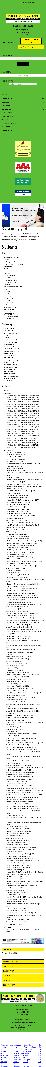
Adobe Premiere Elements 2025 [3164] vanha (21, 747)
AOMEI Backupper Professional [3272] (18, 513)
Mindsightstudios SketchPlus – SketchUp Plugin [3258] (24, 541)
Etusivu (6, 259)
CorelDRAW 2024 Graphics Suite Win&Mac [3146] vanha (24, 790)
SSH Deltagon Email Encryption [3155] (18, 770)
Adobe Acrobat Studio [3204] (15, 666)
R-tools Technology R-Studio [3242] (17, 575)
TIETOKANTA (8, 371)
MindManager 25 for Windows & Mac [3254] (20, 550)
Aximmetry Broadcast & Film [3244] (17, 570)
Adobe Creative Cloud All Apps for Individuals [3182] (23, 711)
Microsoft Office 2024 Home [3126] (17, 833)
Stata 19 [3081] (11, 713)
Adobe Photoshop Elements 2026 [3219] (19, 627)
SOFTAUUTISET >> (8, 975)
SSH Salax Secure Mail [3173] (16, 729)
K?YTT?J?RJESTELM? (11, 342)
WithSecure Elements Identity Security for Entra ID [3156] (24, 768)
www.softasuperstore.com (23, 1017)
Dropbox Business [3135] (14, 815)
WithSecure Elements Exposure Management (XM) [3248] (24, 561)
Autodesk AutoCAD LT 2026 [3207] (17, 659)
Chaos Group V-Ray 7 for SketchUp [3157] (19, 765)
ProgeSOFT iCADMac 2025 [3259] (17, 538)
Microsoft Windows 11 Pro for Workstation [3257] (21, 543)
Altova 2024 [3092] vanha (14, 852)
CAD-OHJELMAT (9, 331)
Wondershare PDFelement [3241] (17, 577)
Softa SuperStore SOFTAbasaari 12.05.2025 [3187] (22, 424)
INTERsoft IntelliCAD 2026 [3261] (17, 534)
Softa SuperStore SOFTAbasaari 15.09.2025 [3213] (22, 418)
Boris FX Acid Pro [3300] (14, 457)
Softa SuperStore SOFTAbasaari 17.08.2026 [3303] (22, 395)
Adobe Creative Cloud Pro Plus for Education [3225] (23, 613)
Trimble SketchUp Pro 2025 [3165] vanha (19, 745)
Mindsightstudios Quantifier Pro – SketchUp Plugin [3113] (24, 881)
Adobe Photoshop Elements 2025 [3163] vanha (21, 749)
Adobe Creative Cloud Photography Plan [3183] (21, 709)
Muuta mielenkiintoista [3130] (13, 287)
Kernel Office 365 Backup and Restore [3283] (20, 491)
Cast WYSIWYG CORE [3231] (15, 600)
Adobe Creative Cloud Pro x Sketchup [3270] (20, 516)
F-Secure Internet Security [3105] (16, 908)
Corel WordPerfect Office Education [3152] (19, 774)
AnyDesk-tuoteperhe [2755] (15, 890)
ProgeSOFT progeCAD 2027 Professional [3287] (22, 484)
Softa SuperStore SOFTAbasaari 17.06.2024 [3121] (22, 440)
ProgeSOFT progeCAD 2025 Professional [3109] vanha (24, 897)
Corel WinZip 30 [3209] (13, 654)
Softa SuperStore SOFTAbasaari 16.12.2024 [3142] (22, 436)
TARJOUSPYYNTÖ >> (9, 966)
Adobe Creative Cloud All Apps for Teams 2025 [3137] (23, 808)
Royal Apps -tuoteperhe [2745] (16, 842)
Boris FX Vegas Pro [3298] (14, 461)
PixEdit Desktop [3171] (13, 731)
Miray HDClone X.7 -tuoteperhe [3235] (18, 591)
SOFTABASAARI (9, 362)
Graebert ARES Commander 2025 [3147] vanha (21, 788)
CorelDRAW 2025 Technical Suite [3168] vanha (21, 738)
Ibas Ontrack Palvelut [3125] (15, 836)
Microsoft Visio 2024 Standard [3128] (18, 829)
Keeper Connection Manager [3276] (17, 504)
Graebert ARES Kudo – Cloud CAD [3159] (19, 761)
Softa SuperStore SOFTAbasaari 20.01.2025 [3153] (22, 434)
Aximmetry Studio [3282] (14, 493)
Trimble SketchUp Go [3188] (15, 695)
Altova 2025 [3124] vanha (14, 838)
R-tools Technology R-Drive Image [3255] (19, 548)
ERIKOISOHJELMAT (10, 333)
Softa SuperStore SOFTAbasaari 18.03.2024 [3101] (22, 447)
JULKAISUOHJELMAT (11, 340)
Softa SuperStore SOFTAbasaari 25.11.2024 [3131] (22, 438)
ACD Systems (10, 275)
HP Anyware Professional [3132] (16, 826)
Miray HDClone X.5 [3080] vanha (17, 876)
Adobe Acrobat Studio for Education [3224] (20, 618)
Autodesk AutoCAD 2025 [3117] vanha (18, 867)
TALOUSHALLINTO (10, 365)
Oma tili (6, 289)
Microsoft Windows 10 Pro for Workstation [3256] (21, 545)
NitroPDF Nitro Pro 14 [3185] (15, 702)
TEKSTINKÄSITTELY (10, 369)
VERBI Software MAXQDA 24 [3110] (17, 892)
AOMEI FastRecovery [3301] (15, 455)
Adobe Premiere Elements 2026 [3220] (18, 625)
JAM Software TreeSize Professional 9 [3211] (20, 650)
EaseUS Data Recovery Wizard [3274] (18, 509)
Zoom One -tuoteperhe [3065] (15, 870)
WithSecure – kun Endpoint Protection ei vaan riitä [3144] (24, 795)
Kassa (6, 269)
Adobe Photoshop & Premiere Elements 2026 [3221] (23, 622)
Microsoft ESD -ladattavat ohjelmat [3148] (19, 786)
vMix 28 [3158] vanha (13, 763)
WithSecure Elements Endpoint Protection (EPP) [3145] (24, 793)
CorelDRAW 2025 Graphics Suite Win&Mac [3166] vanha (24, 743)
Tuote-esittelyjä (11, 305)
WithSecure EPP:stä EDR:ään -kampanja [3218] (21, 629)
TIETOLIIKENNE (9, 374)
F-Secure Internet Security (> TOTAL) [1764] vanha (22, 854)
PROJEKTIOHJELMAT (11, 360)
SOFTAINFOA (8, 303)
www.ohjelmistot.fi (23, 1014)
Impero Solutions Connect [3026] (16, 863)
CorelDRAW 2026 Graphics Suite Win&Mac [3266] (22, 525)
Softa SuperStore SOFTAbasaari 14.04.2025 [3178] (22, 427)
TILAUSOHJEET (9, 309)
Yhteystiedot (8, 312)
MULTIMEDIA (8, 353)
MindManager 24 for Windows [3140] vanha (20, 802)
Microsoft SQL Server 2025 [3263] (17, 529)
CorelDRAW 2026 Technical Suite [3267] (19, 523)
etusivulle (39, 234)
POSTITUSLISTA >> (9, 961)
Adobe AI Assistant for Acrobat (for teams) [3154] (21, 772)
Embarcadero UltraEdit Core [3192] (17, 686)
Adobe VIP (9, 278)
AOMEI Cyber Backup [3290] (15, 477)
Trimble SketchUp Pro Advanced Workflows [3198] (22, 675)
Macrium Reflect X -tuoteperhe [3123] (18, 840)
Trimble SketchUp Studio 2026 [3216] (18, 636)
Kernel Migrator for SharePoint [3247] (18, 563)
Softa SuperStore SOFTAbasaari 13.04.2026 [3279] (22, 402)
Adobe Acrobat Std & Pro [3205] (16, 663)
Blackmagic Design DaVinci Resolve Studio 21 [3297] (23, 464)
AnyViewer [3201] (12, 668)
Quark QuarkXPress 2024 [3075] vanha (19, 874)
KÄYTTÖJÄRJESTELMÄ (12, 349)
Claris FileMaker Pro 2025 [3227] (17, 607)
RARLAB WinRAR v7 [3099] (15, 924)
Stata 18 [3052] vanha (13, 895)
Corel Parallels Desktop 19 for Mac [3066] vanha (22, 885)
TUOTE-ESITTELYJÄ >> (10, 980)
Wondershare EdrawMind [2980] (16, 922)
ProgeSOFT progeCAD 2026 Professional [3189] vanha (24, 693)
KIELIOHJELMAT (9, 344)
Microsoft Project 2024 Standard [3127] (18, 831)
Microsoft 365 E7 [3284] (14, 489)
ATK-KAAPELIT (9, 328)
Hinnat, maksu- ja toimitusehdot (14, 264)
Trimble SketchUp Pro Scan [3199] (17, 672)
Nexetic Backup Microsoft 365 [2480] (18, 920)
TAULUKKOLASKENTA (11, 367)
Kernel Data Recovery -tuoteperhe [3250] (19, 557)
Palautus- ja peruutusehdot (12, 296)
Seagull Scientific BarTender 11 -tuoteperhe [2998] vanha (24, 872)
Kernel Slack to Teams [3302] (15, 452)
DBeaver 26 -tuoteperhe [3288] (16, 482)
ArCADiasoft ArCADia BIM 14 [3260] (17, 536)
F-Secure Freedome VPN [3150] (16, 781)
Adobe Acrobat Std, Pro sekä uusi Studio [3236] (21, 588)
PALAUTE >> (6, 970)
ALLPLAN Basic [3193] (13, 684)
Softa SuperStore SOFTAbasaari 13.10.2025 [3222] (22, 415)
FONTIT (6, 335)
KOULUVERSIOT (9, 347)
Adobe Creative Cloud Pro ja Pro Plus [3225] (20, 616)
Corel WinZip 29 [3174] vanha (16, 727)
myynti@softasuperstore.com (31, 47)
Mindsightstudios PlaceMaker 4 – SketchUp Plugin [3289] (24, 480)
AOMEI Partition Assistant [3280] (16, 498)
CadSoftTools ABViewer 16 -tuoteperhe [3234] (21, 593)
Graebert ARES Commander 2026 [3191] (19, 688)
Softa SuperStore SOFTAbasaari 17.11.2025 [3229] (22, 413)
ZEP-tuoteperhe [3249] (13, 559)
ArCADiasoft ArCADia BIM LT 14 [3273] (18, 511)
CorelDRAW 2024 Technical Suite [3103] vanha (21, 913)
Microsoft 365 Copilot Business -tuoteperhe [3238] (22, 584)
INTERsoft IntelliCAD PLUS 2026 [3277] (19, 502)
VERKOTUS (8, 381)
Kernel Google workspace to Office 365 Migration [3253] (24, 552)
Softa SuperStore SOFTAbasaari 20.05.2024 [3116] (22, 443)
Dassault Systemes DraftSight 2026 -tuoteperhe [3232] (23, 597)
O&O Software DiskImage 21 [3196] (17, 679)
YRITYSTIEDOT (9, 314)
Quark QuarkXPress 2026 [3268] (16, 520)
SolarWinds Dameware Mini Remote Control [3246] (22, 566)
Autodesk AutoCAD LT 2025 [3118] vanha (19, 865)
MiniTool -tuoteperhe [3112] (15, 879)
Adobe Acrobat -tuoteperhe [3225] (17, 611)
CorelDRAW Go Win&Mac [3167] (16, 740)
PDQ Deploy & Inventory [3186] (16, 699)
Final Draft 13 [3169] (12, 736)
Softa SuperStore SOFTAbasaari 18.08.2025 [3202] (22, 420)
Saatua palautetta (12, 316)
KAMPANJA (8, 266)
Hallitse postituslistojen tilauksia (14, 262)
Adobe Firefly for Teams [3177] (16, 720)
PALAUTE (7, 294)
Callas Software (11, 282)
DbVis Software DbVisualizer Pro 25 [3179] (20, 718)
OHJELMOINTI (9, 356)
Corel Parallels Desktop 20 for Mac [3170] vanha (22, 734)
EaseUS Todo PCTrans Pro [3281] (17, 495)
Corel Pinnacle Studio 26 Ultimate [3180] (19, 715)
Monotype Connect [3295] (14, 468)
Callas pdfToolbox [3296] (14, 466)
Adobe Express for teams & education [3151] (20, 777)
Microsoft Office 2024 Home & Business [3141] (21, 799)
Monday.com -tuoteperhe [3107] (16, 901)
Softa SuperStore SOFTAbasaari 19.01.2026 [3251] (22, 409)
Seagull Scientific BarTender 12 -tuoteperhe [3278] (22, 500)
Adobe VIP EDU (11, 280)
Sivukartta (7, 300)
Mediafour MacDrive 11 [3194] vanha (18, 681)
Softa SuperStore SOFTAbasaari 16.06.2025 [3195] (22, 422)
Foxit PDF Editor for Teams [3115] (17, 883)
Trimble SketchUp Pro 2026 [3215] (17, 638)
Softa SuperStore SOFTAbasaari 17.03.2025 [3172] (22, 429)
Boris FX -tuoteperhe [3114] (15, 888)
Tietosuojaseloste (12, 318)
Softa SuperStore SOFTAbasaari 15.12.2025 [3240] (22, 411)
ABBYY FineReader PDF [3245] (16, 568)
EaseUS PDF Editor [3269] (14, 518)
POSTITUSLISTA (9, 298)
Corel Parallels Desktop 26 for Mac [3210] (19, 652)
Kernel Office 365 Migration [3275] (17, 507)
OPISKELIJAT (8, 358)
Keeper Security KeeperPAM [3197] (17, 677)
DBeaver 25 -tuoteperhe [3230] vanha (18, 602)
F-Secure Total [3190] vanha (15, 690)
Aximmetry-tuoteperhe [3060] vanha (17, 845)
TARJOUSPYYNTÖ (10, 307)
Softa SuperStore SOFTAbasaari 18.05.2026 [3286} (22, 399)
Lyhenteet (7, 284)
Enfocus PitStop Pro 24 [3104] (16, 910)
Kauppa (6, 271)
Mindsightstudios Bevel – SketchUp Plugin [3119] (22, 858)
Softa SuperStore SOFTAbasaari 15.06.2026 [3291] (22, 397)
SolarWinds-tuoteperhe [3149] (16, 783)
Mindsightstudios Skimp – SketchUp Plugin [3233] (22, 595)
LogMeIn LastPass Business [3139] (17, 804)
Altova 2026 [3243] (12, 572)
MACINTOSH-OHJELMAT (12, 351)
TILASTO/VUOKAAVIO (11, 376)
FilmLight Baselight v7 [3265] (15, 527)
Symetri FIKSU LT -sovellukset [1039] (18, 856)
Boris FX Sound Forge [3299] (15, 459)
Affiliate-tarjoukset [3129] (12, 257)
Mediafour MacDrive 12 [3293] (16, 470)
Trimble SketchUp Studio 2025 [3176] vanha (20, 697)
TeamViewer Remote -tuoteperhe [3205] (19, 779)
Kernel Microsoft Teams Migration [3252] (19, 554)
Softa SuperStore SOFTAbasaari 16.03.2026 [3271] (22, 404)
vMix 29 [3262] (11, 532)
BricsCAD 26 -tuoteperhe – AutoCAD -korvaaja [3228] (23, 604)
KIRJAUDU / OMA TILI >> (10, 956)
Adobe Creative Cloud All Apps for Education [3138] (22, 806)
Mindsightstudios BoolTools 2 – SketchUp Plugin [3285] (24, 486)
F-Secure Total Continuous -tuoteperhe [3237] (21, 586)
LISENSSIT (7, 273)
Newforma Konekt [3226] (14, 609)
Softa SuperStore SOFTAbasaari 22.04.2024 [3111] (22, 445)
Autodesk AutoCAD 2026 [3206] (16, 661)
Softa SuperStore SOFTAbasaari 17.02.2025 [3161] (22, 431)
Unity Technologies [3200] (14, 670)
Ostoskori (7, 291)
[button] (23, 215)
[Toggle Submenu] (43, 99)
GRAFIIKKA (8, 337)
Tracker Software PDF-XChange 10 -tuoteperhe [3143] (23, 797)
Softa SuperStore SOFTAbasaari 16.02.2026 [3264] (22, 406)
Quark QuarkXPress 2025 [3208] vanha (19, 656)
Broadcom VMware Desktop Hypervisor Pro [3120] (22, 861)
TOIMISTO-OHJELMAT (11, 378)
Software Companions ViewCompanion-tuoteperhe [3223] (25, 620)
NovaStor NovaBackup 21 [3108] (16, 899)
